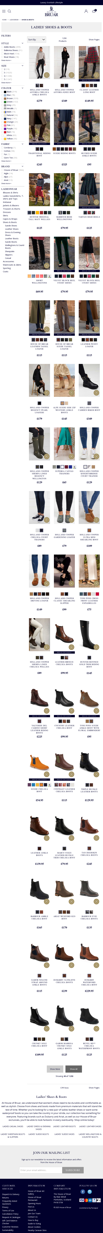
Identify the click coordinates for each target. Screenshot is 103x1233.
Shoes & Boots (10, 222)
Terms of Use (8, 1210)
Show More (55, 1069)
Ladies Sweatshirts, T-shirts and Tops (13, 197)
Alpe (8, 176)
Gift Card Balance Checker (9, 1222)
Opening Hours (34, 1203)
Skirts (5, 215)
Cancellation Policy (10, 1214)
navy (12, 118)
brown (12, 98)
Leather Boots (12, 238)
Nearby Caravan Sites (37, 1230)
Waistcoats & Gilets (12, 264)
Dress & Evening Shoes (13, 233)
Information (36, 1185)
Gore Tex (10, 157)
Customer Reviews (10, 1226)
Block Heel (11, 53)
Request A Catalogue (11, 1217)
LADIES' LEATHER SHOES (90, 1126)
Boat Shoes (11, 57)
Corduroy (10, 147)
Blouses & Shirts (10, 192)
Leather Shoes (12, 229)
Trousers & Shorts (11, 208)
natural (12, 115)
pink (11, 125)
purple (12, 128)
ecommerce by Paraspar (88, 1208)
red (11, 131)
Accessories (8, 261)
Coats (5, 271)
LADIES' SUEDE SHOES (64, 1134)
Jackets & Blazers (11, 205)
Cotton (9, 151)
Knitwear (7, 202)
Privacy (5, 1207)
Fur (7, 154)
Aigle (8, 173)
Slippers (8, 254)
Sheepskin (9, 251)
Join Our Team (34, 1213)
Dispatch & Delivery (10, 1194)
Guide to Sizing (34, 1223)
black (12, 91)
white (11, 135)
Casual (8, 258)
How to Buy (33, 1220)
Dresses (7, 212)
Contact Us (33, 1217)
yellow (12, 138)
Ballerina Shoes (13, 50)
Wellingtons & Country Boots (15, 246)
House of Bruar (14, 170)
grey (11, 105)
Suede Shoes (11, 225)
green (12, 101)
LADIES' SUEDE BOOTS (38, 1134)
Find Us (31, 1206)
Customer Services (8, 1187)
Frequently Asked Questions (9, 1202)
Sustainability (7, 1230)
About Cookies (34, 1227)
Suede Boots (11, 241)
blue (11, 95)
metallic (12, 108)
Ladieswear (9, 188)
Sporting (7, 268)
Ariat (8, 180)
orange (12, 121)
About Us (32, 1210)
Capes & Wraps (10, 218)
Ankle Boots (12, 47)
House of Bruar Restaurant (34, 1198)
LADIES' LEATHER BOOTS (64, 1126)
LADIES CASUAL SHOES (13, 1126)
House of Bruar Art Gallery (36, 1192)
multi (11, 111)
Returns (5, 1197)
